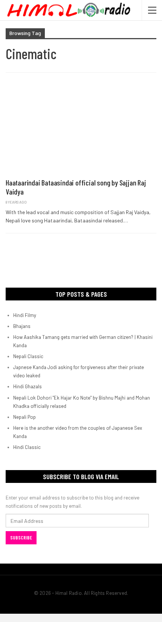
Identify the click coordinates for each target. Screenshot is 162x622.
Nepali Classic (28, 356)
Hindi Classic (27, 447)
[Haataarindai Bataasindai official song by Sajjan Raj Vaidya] (81, 129)
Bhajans (22, 326)
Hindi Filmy (24, 315)
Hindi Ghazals (27, 386)
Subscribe (21, 538)
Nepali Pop (24, 417)
